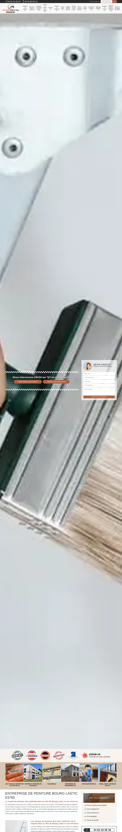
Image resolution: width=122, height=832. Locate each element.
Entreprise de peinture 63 (25, 8)
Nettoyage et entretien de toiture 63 (38, 8)
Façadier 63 (51, 8)
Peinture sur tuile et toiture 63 (74, 8)
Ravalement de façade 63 (91, 8)
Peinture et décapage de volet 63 (117, 8)
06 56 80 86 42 (31, 1)
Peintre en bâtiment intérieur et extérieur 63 (111, 8)
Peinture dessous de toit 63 (79, 8)
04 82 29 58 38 (14, 1)
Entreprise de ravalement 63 (56, 8)
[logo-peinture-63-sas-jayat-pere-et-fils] (10, 8)
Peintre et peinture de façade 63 (45, 8)
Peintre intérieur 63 (85, 8)
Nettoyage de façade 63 (98, 8)
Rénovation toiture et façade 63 (32, 8)
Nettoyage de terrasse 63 (104, 8)
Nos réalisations (27, 382)
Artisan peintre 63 (62, 8)
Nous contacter (56, 382)
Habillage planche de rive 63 (68, 8)
